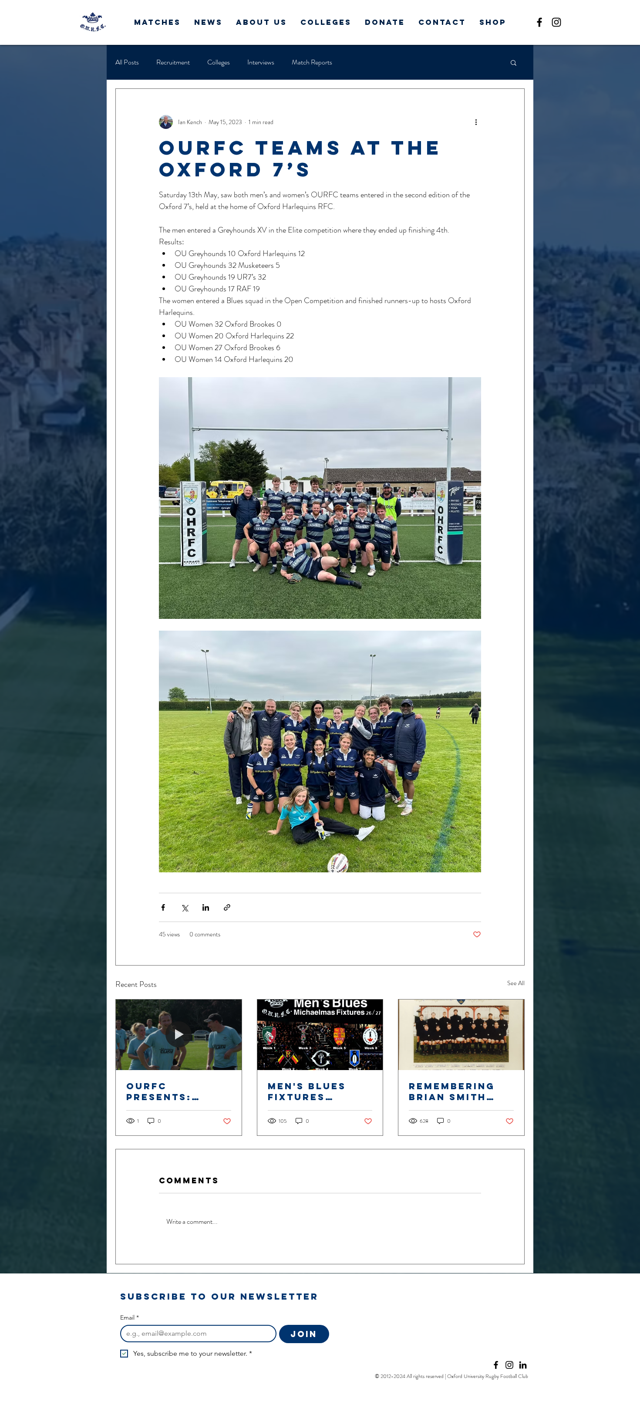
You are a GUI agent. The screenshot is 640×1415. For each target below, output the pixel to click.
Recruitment (173, 62)
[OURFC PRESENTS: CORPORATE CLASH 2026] (179, 1035)
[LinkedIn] (523, 1365)
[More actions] (476, 122)
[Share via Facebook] (163, 907)
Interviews (260, 62)
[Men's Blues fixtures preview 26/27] (320, 1035)
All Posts (127, 62)
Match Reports (312, 62)
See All (516, 983)
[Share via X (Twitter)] (184, 907)
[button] (157, 22)
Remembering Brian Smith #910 (452, 1091)
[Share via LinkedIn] (206, 907)
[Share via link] (227, 907)
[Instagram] (556, 22)
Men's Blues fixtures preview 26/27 (314, 1091)
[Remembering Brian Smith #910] (461, 1035)
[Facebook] (539, 22)
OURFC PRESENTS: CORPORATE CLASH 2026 (162, 1091)
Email (129, 1317)
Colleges (218, 62)
